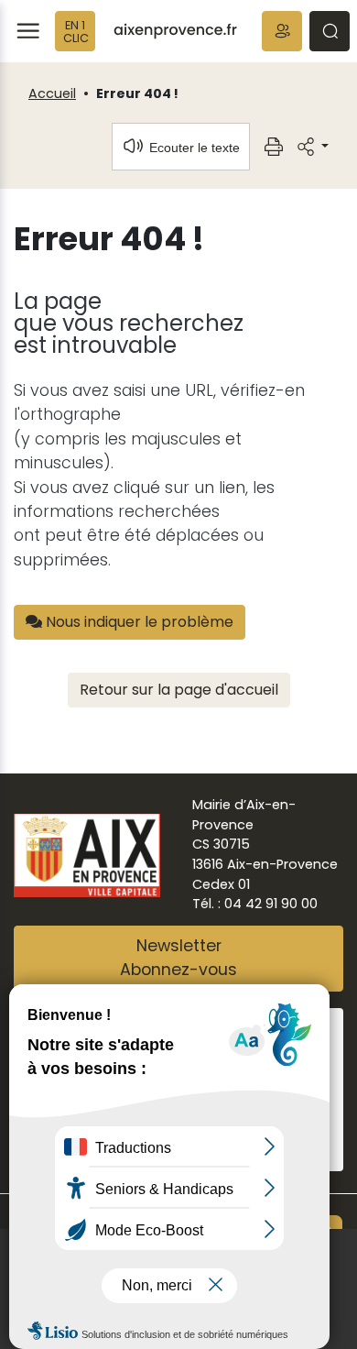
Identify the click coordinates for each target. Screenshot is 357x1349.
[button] (282, 31)
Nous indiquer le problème (137, 621)
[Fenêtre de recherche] (329, 31)
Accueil (52, 93)
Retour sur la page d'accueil (179, 689)
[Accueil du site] (175, 31)
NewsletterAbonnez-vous (178, 958)
